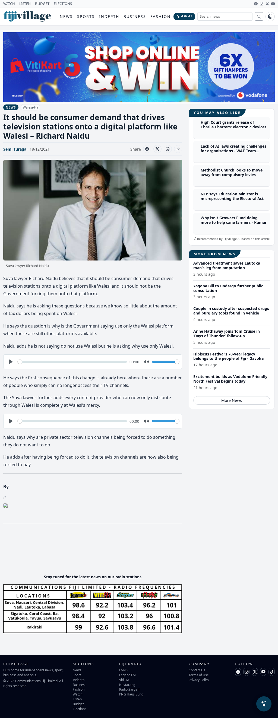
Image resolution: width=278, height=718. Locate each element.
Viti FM (124, 680)
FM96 (123, 670)
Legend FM (127, 675)
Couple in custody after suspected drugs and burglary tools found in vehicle (231, 311)
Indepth (109, 16)
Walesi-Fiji (30, 107)
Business (135, 16)
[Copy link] (178, 149)
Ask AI (186, 16)
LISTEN (25, 3)
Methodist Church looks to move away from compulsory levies (232, 172)
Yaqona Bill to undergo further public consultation (228, 288)
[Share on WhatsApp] (168, 149)
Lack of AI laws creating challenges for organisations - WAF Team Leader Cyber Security (233, 151)
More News (231, 400)
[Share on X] (157, 149)
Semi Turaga (14, 149)
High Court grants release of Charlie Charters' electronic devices (233, 124)
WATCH (9, 3)
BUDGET (42, 3)
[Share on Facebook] (147, 149)
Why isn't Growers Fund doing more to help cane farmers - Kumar (234, 220)
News (66, 16)
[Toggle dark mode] (270, 16)
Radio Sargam (129, 689)
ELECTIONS (63, 3)
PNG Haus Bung (131, 694)
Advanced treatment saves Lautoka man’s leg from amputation (226, 265)
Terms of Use (199, 675)
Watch (77, 694)
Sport (77, 675)
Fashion (160, 16)
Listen (77, 699)
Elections (79, 709)
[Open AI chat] (263, 703)
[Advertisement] (102, 553)
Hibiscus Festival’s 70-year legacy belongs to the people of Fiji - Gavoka (228, 356)
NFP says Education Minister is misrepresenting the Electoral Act (232, 196)
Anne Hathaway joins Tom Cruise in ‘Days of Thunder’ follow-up (226, 333)
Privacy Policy (199, 680)
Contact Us (197, 670)
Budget (78, 704)
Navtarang (127, 684)
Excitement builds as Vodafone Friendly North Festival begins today (230, 379)
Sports (86, 16)
